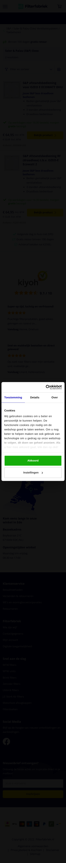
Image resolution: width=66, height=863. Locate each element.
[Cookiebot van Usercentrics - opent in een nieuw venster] (46, 387)
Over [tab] (55, 397)
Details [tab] (34, 397)
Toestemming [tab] (13, 397)
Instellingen (30, 472)
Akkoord (33, 460)
